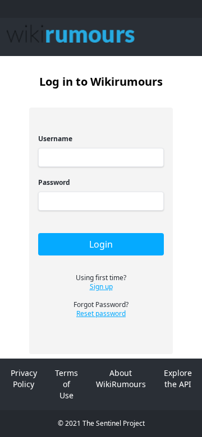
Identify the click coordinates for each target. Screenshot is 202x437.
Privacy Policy (24, 378)
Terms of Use (66, 384)
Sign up (101, 286)
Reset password (101, 313)
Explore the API (178, 378)
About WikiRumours (121, 378)
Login (101, 244)
